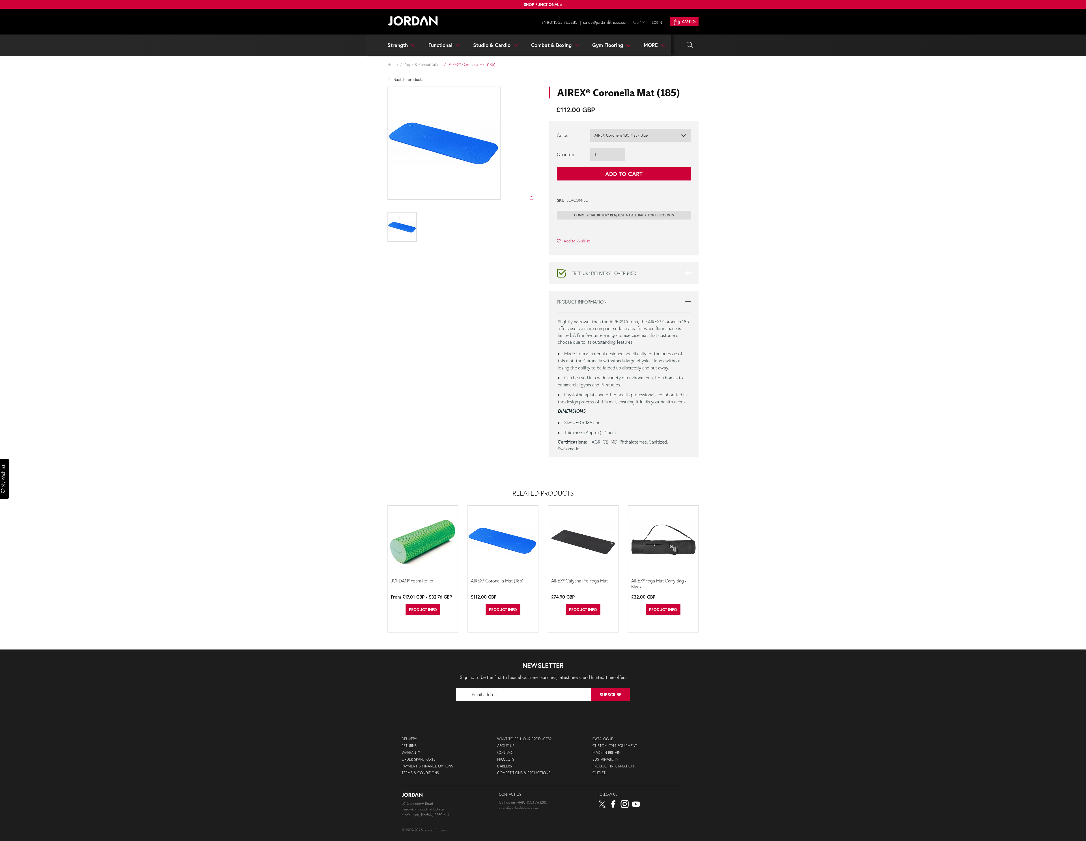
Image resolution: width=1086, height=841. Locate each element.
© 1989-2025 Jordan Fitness (424, 830)
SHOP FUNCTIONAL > (543, 4)
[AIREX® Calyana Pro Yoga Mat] (583, 541)
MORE (651, 45)
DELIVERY (409, 739)
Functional (441, 45)
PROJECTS (505, 759)
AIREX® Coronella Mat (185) (497, 581)
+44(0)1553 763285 (559, 22)
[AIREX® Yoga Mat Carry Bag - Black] (663, 541)
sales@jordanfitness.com (606, 22)
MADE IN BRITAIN (606, 752)
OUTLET (599, 773)
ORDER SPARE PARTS (419, 759)
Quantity (565, 154)
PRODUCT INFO (423, 609)
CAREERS (504, 766)
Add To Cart (624, 174)
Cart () (688, 22)
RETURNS (409, 745)
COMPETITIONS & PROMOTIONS (523, 773)
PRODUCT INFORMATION (613, 766)
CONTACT (505, 752)
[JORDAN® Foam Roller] (423, 541)
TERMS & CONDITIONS (420, 773)
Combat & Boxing (552, 45)
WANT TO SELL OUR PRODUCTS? (524, 739)
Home (392, 64)
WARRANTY (411, 752)
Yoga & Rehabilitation (423, 64)
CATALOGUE (602, 739)
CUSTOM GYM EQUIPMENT (614, 745)
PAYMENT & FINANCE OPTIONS (427, 766)
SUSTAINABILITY (605, 759)
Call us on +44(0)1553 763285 (523, 802)
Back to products (408, 79)
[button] (573, 241)
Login (657, 22)
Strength (398, 45)
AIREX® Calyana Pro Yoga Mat (579, 581)
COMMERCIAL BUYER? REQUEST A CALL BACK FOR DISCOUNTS (624, 215)
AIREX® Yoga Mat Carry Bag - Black (658, 584)
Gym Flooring (608, 45)
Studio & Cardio (492, 45)
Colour (563, 135)
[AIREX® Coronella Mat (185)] (503, 541)
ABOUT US (505, 745)
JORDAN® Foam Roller (412, 581)
